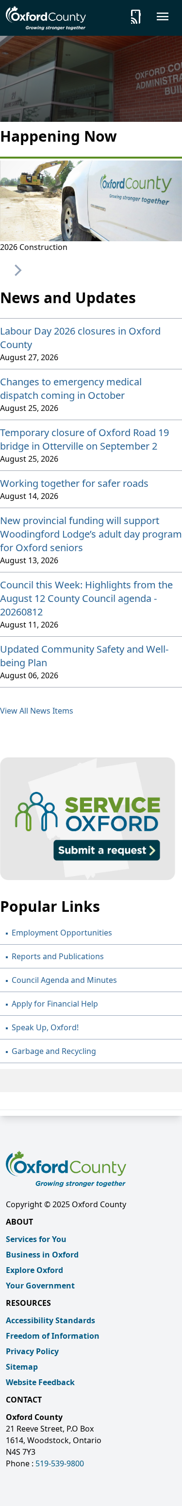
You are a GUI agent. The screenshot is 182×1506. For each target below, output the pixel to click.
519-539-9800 (59, 1463)
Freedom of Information (52, 1336)
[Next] (17, 270)
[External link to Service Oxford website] (91, 818)
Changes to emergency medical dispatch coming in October (71, 388)
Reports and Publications (58, 956)
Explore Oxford (34, 1270)
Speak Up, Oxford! (45, 1027)
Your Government (40, 1285)
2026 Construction (33, 247)
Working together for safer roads (74, 483)
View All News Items (36, 710)
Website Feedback (40, 1382)
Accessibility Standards (50, 1320)
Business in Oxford (42, 1254)
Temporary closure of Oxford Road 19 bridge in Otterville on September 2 (84, 439)
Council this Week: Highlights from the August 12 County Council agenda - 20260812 (86, 598)
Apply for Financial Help (55, 1003)
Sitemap (22, 1366)
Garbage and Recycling (54, 1051)
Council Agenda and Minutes (64, 980)
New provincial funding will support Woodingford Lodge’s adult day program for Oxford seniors (91, 534)
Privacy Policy (32, 1351)
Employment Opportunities (62, 932)
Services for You (36, 1239)
